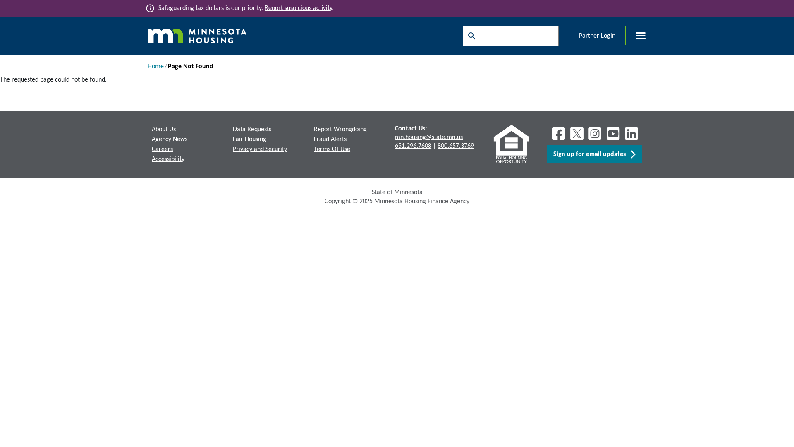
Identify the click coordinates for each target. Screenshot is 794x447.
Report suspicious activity (298, 8)
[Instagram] (595, 134)
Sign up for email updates (592, 154)
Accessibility (168, 159)
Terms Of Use (332, 149)
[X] (577, 134)
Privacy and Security (260, 149)
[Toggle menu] (636, 36)
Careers (162, 149)
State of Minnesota (397, 192)
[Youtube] (613, 134)
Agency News (169, 139)
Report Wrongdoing (340, 129)
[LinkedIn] (632, 134)
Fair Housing (249, 139)
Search (470, 36)
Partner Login (597, 36)
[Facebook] (559, 134)
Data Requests (252, 129)
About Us (164, 129)
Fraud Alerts (330, 139)
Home (156, 66)
